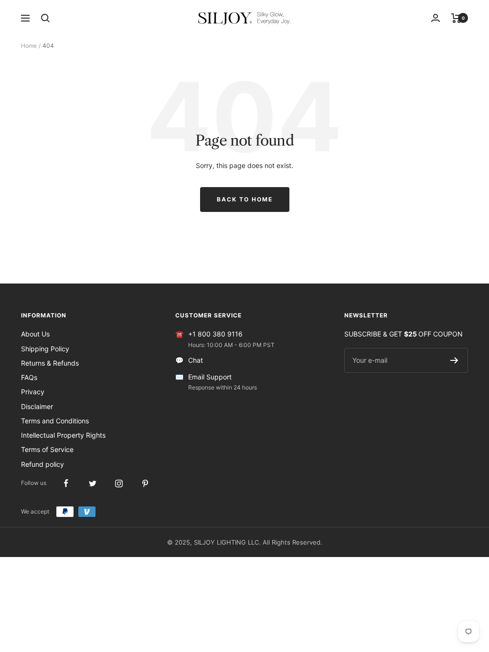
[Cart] (456, 18)
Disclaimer (37, 406)
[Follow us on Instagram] (119, 483)
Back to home (245, 199)
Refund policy (42, 464)
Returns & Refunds (50, 363)
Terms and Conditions (55, 421)
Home (29, 45)
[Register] (454, 360)
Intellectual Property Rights (63, 435)
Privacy (32, 392)
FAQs (29, 377)
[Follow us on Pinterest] (145, 483)
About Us (35, 334)
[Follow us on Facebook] (66, 483)
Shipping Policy (45, 349)
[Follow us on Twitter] (92, 483)
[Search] (45, 18)
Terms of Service (47, 449)
